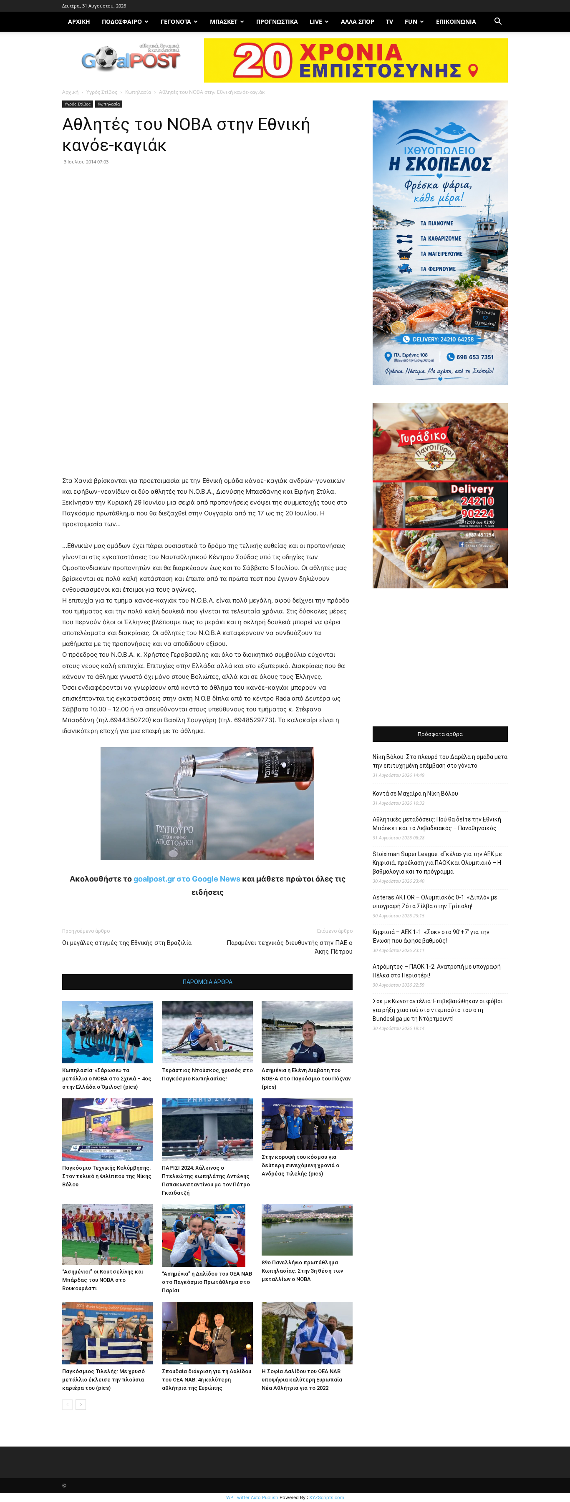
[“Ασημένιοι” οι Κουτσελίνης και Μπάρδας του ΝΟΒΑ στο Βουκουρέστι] (107, 1234)
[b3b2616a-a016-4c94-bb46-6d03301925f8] (207, 867)
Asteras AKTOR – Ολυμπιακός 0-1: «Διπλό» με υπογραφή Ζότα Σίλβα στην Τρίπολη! (435, 901)
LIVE (316, 21)
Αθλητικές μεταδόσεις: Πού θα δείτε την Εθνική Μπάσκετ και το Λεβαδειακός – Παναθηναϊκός (437, 823)
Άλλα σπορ (357, 21)
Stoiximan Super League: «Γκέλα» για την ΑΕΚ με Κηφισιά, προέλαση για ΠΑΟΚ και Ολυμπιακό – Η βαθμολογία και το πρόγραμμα (437, 863)
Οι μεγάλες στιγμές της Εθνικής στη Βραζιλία (127, 943)
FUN (411, 21)
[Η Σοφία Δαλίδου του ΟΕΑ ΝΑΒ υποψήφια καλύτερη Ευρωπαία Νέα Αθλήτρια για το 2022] (307, 1333)
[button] (498, 22)
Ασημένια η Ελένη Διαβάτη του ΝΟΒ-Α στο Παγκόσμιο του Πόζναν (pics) (306, 1078)
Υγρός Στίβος (101, 91)
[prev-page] (67, 1404)
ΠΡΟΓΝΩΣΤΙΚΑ (277, 21)
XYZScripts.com (326, 1497)
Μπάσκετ (223, 21)
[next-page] (81, 1404)
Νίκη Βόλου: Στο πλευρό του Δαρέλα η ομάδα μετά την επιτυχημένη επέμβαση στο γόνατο (440, 761)
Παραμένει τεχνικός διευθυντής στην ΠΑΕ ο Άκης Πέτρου (290, 947)
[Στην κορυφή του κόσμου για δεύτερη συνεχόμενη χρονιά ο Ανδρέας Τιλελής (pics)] (307, 1124)
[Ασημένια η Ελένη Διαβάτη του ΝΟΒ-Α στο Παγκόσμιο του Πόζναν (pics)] (307, 1032)
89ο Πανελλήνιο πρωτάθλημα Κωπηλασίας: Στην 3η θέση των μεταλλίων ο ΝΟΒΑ (302, 1270)
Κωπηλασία (138, 91)
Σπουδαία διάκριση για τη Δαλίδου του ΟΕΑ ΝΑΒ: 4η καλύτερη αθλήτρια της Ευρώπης (206, 1379)
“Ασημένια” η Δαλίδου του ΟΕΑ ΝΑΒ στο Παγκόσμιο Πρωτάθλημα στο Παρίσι (207, 1282)
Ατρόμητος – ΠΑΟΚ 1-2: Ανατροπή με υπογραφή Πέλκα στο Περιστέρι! (437, 971)
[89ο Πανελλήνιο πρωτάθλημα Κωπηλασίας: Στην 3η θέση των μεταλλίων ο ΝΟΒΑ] (307, 1230)
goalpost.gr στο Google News (187, 878)
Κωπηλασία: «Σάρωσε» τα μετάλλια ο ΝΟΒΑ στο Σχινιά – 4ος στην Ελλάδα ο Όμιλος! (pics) (106, 1078)
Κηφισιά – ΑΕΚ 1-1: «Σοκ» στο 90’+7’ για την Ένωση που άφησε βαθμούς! (431, 936)
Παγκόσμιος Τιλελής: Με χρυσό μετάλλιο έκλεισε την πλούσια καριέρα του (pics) (103, 1379)
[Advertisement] (440, 658)
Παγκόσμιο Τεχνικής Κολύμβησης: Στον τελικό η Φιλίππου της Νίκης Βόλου (106, 1176)
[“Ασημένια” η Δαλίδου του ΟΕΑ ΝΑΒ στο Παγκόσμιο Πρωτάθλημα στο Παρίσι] (207, 1235)
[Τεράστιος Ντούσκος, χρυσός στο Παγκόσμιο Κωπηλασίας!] (207, 1032)
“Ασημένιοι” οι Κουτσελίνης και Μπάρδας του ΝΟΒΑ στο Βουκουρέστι (102, 1279)
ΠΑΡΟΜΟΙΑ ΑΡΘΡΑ (207, 982)
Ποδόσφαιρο (122, 21)
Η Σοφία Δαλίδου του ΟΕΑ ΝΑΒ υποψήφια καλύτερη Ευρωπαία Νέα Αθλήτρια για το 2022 (302, 1379)
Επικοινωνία (456, 21)
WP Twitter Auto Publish (252, 1497)
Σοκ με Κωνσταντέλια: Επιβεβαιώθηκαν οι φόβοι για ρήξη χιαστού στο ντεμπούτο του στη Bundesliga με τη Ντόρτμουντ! (438, 1010)
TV (389, 21)
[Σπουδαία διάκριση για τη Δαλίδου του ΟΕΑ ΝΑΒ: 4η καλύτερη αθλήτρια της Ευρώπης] (207, 1333)
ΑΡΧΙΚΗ (79, 21)
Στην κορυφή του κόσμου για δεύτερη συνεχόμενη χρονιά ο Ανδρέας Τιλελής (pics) (300, 1165)
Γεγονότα (176, 21)
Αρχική (70, 91)
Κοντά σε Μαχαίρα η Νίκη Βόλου (415, 793)
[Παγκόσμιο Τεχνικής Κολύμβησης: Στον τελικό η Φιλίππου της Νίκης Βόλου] (107, 1129)
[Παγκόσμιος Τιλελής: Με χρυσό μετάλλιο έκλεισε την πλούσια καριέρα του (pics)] (107, 1333)
